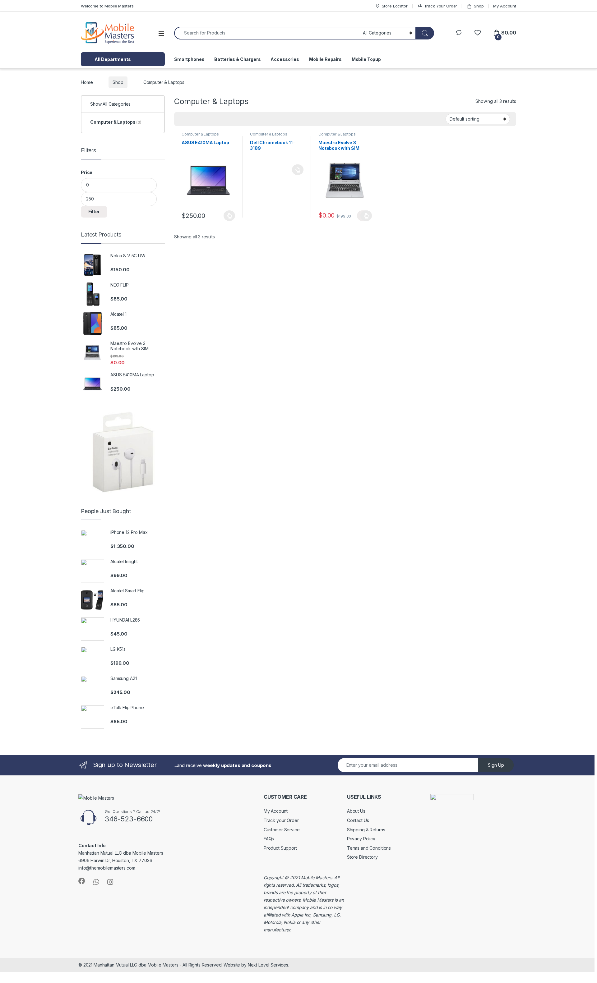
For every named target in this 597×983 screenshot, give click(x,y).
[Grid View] (182, 119)
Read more (297, 169)
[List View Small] (209, 119)
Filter (94, 211)
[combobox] (266, 33)
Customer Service (282, 829)
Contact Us (358, 820)
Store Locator (395, 5)
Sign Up (496, 765)
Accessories (285, 59)
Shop (479, 5)
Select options (227, 215)
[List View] (200, 119)
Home (87, 82)
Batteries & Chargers (237, 59)
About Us (356, 811)
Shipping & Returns (366, 829)
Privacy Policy (361, 838)
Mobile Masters (316, 877)
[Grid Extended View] (191, 119)
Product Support (280, 848)
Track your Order (281, 820)
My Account (504, 5)
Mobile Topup (366, 59)
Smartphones (189, 59)
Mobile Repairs (325, 59)
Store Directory (362, 857)
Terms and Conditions (369, 848)
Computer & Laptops (200, 134)
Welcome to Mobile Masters (107, 5)
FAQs (269, 838)
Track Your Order (440, 5)
